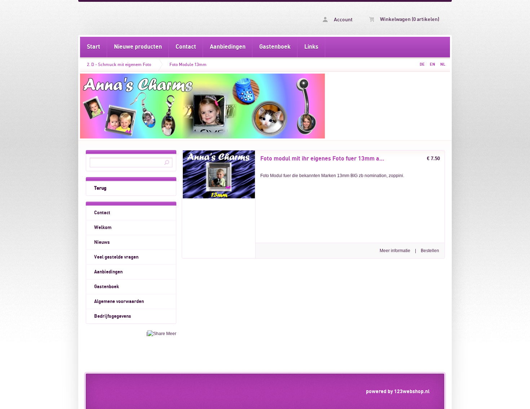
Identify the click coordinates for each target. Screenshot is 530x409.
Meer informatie (395, 250)
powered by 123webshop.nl (398, 391)
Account (343, 19)
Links (311, 47)
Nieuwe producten (138, 47)
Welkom (102, 227)
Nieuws (102, 242)
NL (442, 64)
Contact (186, 47)
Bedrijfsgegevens (112, 316)
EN (432, 64)
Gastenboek (275, 47)
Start (93, 47)
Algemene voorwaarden (119, 301)
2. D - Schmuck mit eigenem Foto (119, 64)
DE (422, 64)
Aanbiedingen (228, 47)
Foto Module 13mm (188, 64)
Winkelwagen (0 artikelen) (409, 19)
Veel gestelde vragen (116, 257)
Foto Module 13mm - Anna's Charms (172, 18)
